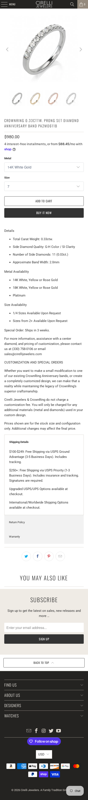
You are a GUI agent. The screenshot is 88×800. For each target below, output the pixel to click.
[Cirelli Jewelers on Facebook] (36, 731)
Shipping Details (19, 442)
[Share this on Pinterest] (49, 556)
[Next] (80, 49)
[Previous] (7, 49)
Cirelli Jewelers (30, 790)
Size (7, 177)
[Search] (72, 4)
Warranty (14, 536)
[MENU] (2, 4)
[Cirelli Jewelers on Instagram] (44, 731)
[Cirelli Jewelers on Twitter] (51, 731)
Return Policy (17, 522)
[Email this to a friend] (60, 556)
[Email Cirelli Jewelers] (29, 731)
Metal (7, 158)
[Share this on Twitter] (26, 556)
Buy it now (44, 212)
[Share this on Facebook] (37, 556)
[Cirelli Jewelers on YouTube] (59, 731)
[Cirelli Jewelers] (44, 4)
